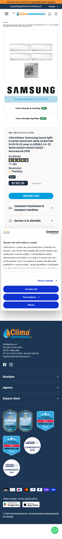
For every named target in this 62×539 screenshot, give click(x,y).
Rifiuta (31, 305)
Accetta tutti (31, 289)
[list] (31, 57)
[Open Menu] (6, 13)
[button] (56, 14)
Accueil (5, 22)
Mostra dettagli (45, 280)
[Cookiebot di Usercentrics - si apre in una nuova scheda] (46, 232)
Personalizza (29, 297)
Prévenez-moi (31, 196)
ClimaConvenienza (18, 513)
